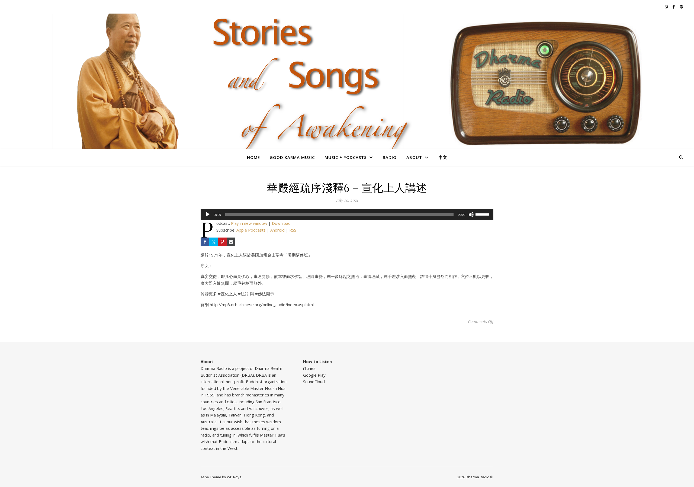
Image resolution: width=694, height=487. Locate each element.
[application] (347, 214)
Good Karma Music (292, 157)
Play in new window (249, 223)
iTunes (309, 368)
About (414, 157)
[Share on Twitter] (213, 242)
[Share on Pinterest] (222, 242)
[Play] (207, 214)
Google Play (314, 375)
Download (281, 223)
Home (253, 157)
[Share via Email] (231, 242)
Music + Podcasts (345, 157)
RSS (292, 230)
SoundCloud (314, 381)
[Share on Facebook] (205, 242)
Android (277, 230)
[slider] (483, 214)
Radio (390, 157)
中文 (442, 157)
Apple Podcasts (251, 230)
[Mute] (471, 214)
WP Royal (234, 477)
